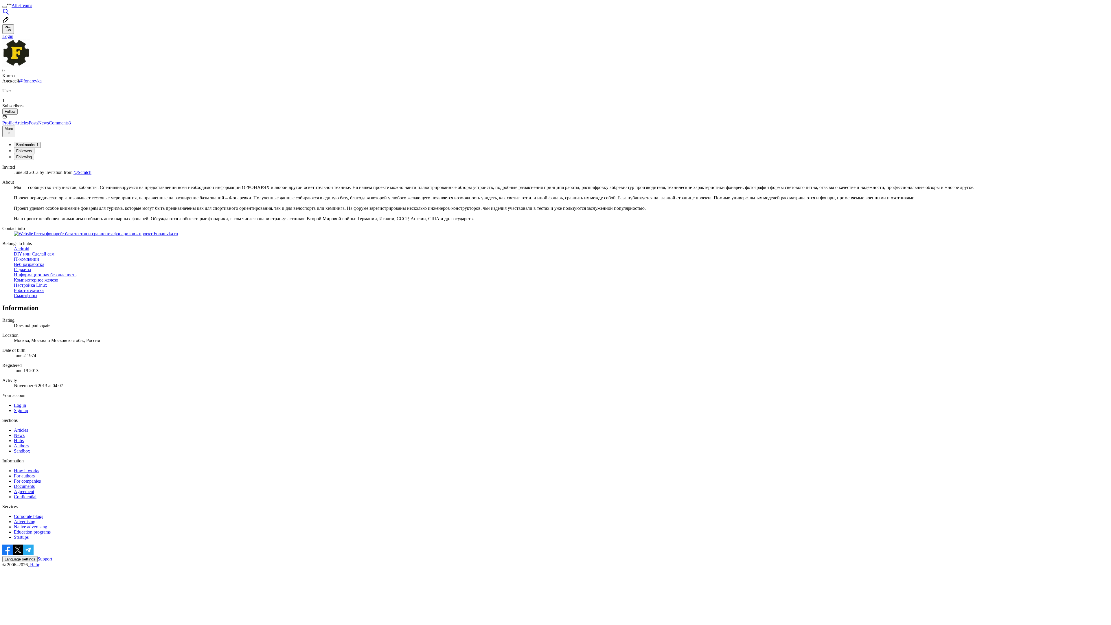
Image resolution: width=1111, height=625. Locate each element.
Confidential (25, 496)
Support (45, 558)
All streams (22, 5)
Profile (8, 122)
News (43, 122)
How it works (26, 470)
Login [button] (7, 36)
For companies (27, 481)
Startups (21, 537)
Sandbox (22, 450)
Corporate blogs (28, 516)
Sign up (21, 410)
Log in (20, 405)
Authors (21, 445)
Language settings (20, 559)
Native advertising (30, 526)
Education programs (32, 532)
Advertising (24, 521)
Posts (33, 122)
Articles (21, 122)
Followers (24, 151)
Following (24, 157)
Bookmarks (27, 145)
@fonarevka (30, 80)
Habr (34, 564)
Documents (24, 486)
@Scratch (82, 172)
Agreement (24, 491)
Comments (60, 122)
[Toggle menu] (4, 7)
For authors (24, 475)
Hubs (19, 440)
